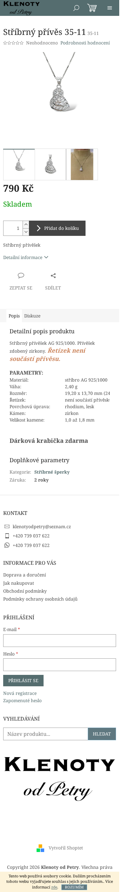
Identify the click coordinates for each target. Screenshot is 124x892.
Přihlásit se (23, 680)
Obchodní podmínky (25, 591)
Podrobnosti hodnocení (85, 43)
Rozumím (74, 887)
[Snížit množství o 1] (26, 232)
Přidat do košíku (61, 228)
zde (54, 887)
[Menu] (109, 8)
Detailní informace (22, 257)
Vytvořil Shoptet (66, 848)
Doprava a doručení (24, 575)
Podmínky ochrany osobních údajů (40, 599)
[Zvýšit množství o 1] (26, 224)
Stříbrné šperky (52, 472)
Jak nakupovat (18, 583)
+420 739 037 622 (31, 536)
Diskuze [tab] (32, 316)
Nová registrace (20, 693)
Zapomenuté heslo (22, 700)
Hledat (102, 734)
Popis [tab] (14, 316)
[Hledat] (76, 8)
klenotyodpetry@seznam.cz (42, 526)
